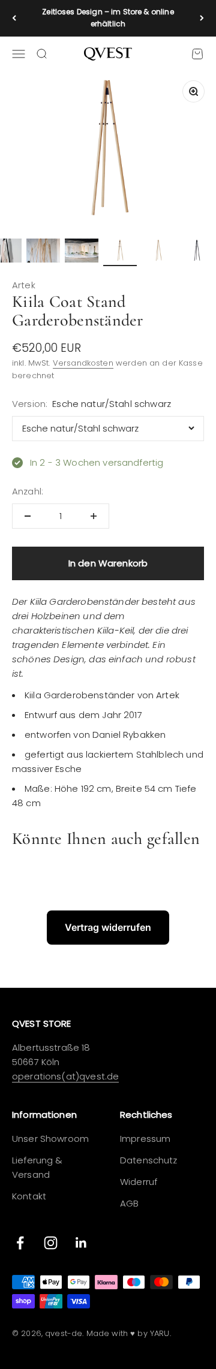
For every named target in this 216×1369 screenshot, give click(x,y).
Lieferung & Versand (37, 1167)
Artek (23, 285)
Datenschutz (149, 1160)
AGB (129, 1203)
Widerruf (138, 1181)
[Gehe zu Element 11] (158, 252)
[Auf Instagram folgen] (51, 1243)
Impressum (145, 1138)
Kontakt (29, 1196)
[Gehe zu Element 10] (120, 252)
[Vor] (202, 18)
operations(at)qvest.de (65, 1076)
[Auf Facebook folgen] (20, 1243)
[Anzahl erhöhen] (94, 516)
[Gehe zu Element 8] (43, 252)
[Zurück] (14, 18)
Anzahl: (27, 491)
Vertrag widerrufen (108, 927)
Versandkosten (83, 363)
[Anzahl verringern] (28, 516)
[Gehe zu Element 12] (197, 252)
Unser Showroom (50, 1138)
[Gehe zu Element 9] (81, 252)
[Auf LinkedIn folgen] (81, 1243)
